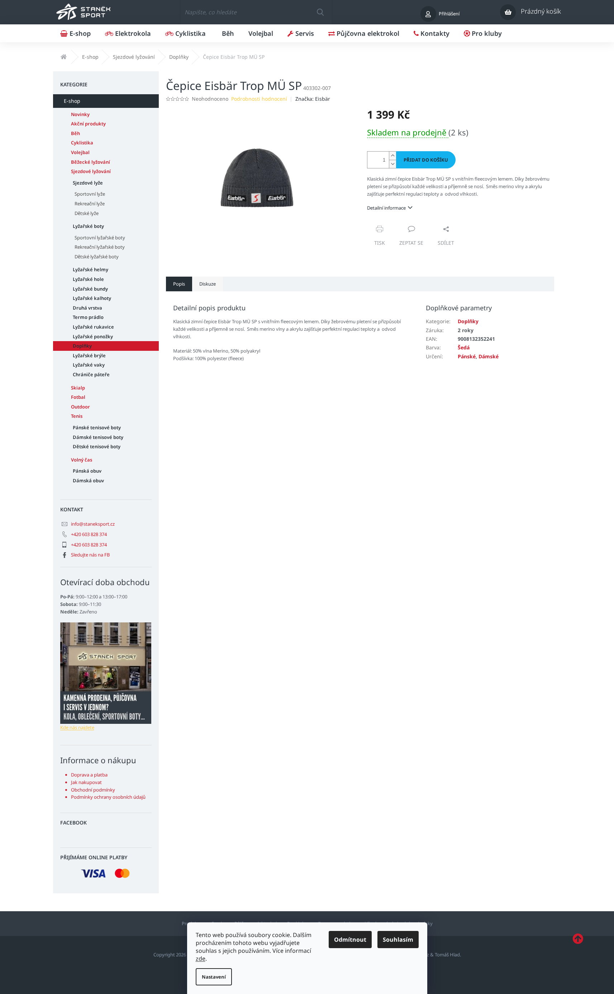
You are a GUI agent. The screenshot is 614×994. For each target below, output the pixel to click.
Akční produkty (88, 123)
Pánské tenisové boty (97, 427)
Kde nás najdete (77, 727)
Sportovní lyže (90, 194)
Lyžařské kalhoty (92, 298)
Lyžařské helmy (90, 269)
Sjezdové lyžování (91, 171)
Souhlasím (398, 939)
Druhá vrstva (87, 308)
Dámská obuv (88, 480)
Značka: (312, 98)
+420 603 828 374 (89, 534)
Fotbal (78, 397)
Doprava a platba (89, 774)
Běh (75, 133)
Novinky (80, 114)
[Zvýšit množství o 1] (392, 156)
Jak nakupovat (86, 782)
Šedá (464, 347)
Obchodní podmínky (93, 790)
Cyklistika (82, 142)
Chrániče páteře (91, 374)
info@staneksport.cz (93, 524)
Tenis (76, 416)
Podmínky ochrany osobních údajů (108, 797)
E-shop (72, 100)
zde (200, 958)
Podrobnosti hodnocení (259, 98)
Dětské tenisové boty (96, 446)
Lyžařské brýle (89, 355)
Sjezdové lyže (88, 183)
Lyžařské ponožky (93, 336)
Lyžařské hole (88, 279)
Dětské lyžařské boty (97, 256)
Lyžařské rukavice (93, 327)
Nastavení (214, 977)
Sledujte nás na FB (90, 554)
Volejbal (80, 152)
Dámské (489, 356)
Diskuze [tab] (207, 284)
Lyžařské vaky (89, 365)
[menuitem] (75, 33)
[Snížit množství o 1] (392, 164)
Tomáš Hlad (447, 954)
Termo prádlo (88, 317)
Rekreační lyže (90, 203)
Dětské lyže (87, 213)
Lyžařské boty (88, 226)
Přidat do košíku (426, 160)
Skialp (78, 387)
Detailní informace (386, 208)
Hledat (320, 12)
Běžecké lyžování (90, 162)
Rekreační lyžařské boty (100, 247)
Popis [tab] (179, 284)
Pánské (467, 356)
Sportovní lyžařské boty (100, 237)
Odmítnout (350, 939)
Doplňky (82, 346)
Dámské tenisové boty (98, 437)
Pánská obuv (87, 471)
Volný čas (81, 460)
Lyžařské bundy (90, 289)
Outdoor (80, 406)
